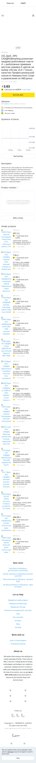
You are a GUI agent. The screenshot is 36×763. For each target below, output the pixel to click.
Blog (18, 624)
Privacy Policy (25, 728)
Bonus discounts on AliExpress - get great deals (18, 580)
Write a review (18, 218)
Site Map (18, 627)
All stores (18, 620)
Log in (23, 3)
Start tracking (18, 156)
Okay (18, 758)
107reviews (5, 104)
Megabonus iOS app (18, 607)
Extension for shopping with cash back (18, 610)
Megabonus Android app (18, 603)
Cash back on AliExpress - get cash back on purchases (18, 569)
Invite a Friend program (18, 640)
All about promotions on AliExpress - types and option (18, 586)
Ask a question (18, 617)
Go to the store (18, 95)
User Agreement (11, 728)
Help (18, 614)
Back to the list (2, 15)
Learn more (26, 89)
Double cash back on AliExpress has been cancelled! (18, 575)
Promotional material (18, 644)
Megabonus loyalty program (18, 600)
